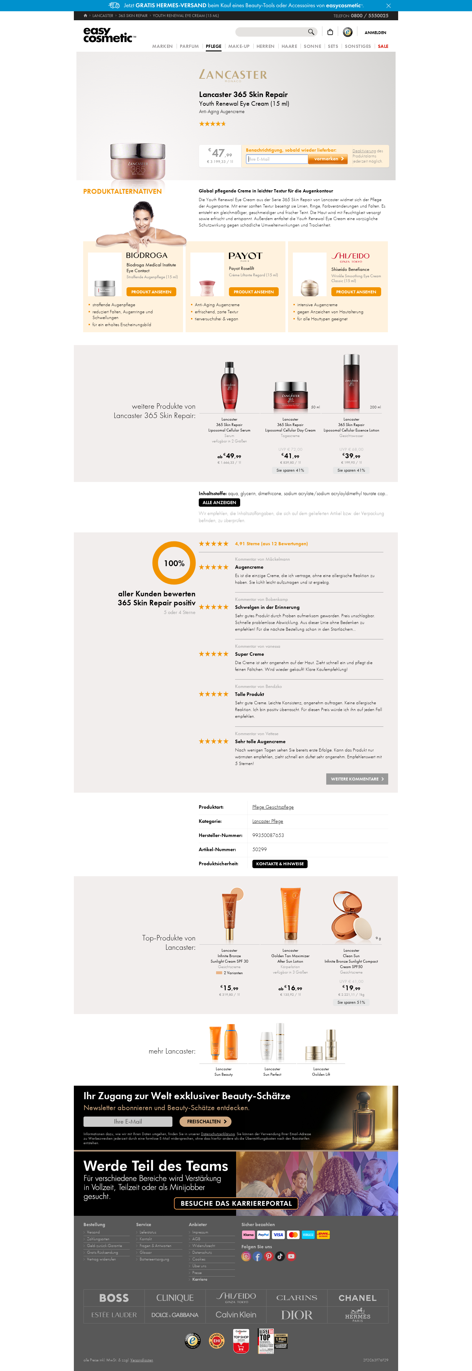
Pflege (214, 46)
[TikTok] (280, 1256)
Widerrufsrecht (203, 1245)
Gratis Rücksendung (102, 1252)
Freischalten (204, 1121)
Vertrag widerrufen (101, 1259)
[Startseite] (85, 15)
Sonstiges (358, 46)
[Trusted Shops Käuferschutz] (348, 32)
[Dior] (297, 1315)
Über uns (199, 1266)
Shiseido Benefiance (350, 269)
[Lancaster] (237, 75)
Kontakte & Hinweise (280, 864)
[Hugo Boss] (114, 1297)
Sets (333, 46)
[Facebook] (257, 1256)
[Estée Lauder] (114, 1315)
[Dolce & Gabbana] (175, 1315)
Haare (289, 46)
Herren (266, 46)
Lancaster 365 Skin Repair (243, 94)
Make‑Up (239, 46)
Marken (162, 46)
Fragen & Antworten (155, 1245)
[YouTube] (291, 1256)
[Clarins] (297, 1297)
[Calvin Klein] (236, 1315)
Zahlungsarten (98, 1239)
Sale (383, 46)
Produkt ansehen (151, 292)
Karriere (199, 1279)
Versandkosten (141, 1360)
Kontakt (146, 1239)
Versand (93, 1232)
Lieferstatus (148, 1232)
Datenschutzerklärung (218, 1134)
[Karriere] (236, 1184)
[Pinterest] (268, 1256)
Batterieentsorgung (154, 1259)
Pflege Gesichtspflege (273, 807)
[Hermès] (358, 1315)
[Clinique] (175, 1297)
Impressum (200, 1232)
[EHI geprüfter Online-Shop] (217, 1341)
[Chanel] (358, 1297)
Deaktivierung (364, 151)
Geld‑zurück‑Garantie (104, 1245)
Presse (197, 1272)
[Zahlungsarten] (315, 1234)
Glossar (146, 1252)
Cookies (198, 1259)
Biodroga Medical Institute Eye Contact (151, 267)
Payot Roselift (241, 268)
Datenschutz (202, 1252)
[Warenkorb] (330, 32)
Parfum (189, 46)
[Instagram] (246, 1256)
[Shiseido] (236, 1297)
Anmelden (375, 32)
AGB (196, 1239)
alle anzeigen (219, 502)
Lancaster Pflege (267, 821)
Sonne (312, 46)
